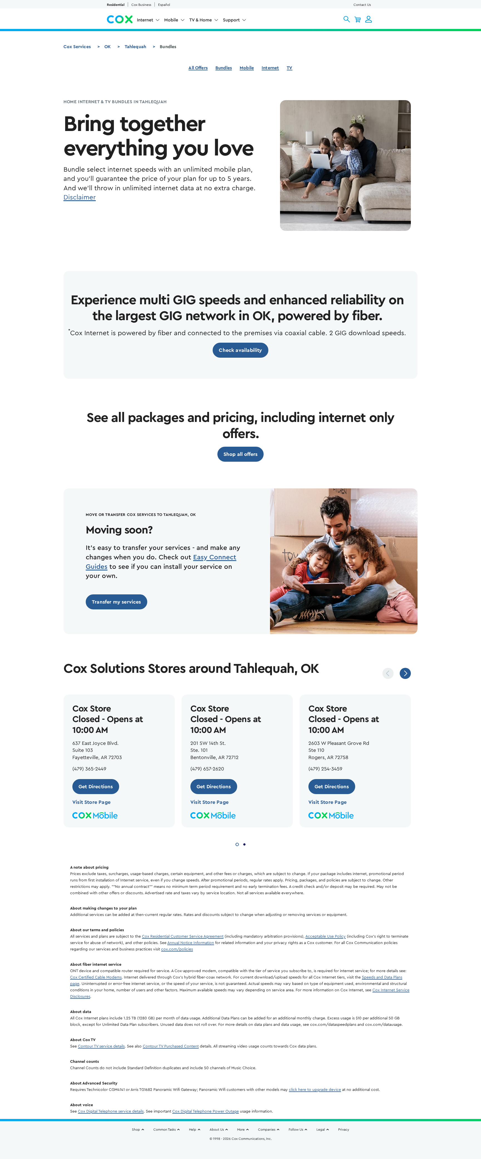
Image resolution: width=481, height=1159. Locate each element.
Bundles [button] (223, 68)
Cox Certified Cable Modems (96, 977)
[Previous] (388, 673)
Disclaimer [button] (79, 197)
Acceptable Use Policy (325, 936)
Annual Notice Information (190, 943)
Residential (115, 4)
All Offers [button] (198, 68)
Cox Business (141, 4)
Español (164, 4)
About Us (217, 1129)
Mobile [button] (171, 20)
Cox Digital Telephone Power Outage (205, 1111)
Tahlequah (135, 47)
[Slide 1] (237, 843)
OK (107, 47)
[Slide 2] (244, 843)
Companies (266, 1129)
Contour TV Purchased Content (171, 1046)
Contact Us (362, 4)
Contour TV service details (101, 1046)
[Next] (405, 673)
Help (192, 1129)
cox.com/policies (177, 949)
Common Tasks (164, 1129)
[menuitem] (148, 21)
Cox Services (77, 47)
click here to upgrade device (315, 1090)
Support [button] (231, 20)
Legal (320, 1129)
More (241, 1129)
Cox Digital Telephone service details (111, 1111)
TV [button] (289, 68)
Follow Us (296, 1129)
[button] (346, 19)
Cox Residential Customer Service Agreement (183, 936)
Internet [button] (145, 20)
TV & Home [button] (200, 20)
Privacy (343, 1129)
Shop (136, 1129)
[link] (240, 350)
